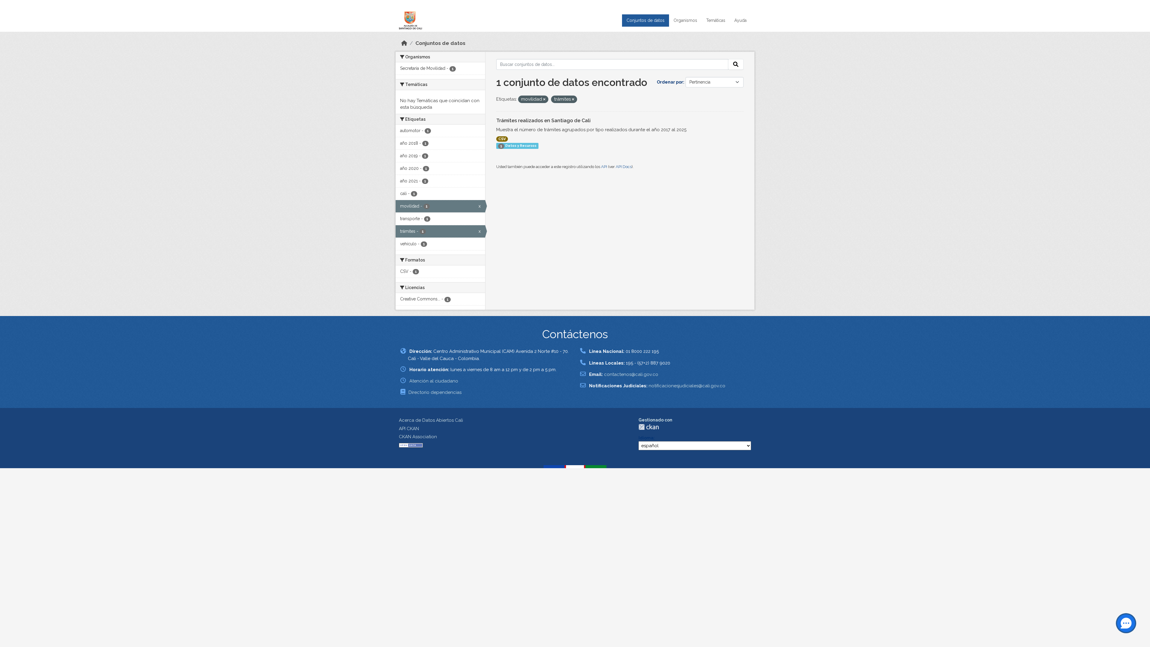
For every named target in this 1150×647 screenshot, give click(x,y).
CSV (502, 139)
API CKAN (409, 428)
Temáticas (715, 20)
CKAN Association (418, 436)
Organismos (685, 20)
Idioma (645, 438)
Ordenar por (670, 82)
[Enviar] (736, 64)
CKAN (648, 427)
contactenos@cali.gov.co (631, 374)
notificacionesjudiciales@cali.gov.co (687, 385)
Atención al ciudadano (433, 381)
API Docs (624, 166)
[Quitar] (544, 100)
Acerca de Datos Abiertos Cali (431, 420)
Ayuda (740, 20)
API (604, 166)
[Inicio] (404, 43)
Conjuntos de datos (646, 20)
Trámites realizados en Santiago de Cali (543, 120)
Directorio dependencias (434, 392)
